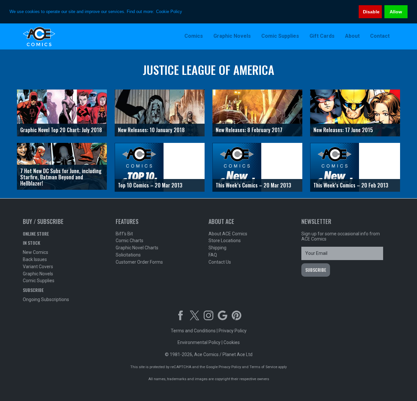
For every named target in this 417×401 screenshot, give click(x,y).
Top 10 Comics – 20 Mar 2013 (150, 185)
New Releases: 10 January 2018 (151, 130)
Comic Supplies (38, 280)
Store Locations (224, 240)
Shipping (217, 247)
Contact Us (219, 262)
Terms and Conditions (193, 330)
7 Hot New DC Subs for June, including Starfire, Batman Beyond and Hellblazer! (61, 177)
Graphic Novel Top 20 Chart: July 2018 (61, 130)
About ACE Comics (227, 233)
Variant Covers (38, 266)
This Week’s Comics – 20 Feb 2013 (350, 185)
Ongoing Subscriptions (46, 299)
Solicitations (128, 254)
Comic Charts (129, 240)
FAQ (212, 254)
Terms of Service (263, 367)
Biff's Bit (124, 233)
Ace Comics (65, 36)
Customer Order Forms (139, 262)
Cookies (231, 342)
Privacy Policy (233, 330)
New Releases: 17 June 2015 (343, 130)
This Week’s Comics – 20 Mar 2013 (253, 185)
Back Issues (35, 259)
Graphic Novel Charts (137, 247)
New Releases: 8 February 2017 (249, 130)
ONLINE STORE (36, 233)
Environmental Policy (199, 342)
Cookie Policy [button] (169, 11)
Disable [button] (371, 11)
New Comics (35, 252)
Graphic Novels (38, 273)
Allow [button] (396, 11)
